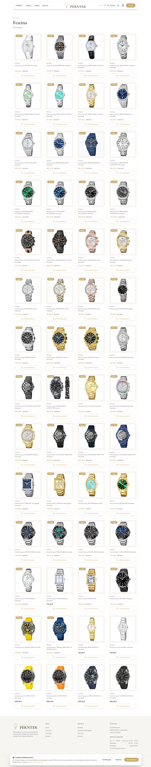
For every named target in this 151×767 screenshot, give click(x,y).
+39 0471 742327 (115, 732)
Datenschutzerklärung (35, 762)
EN (105, 5)
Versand (80, 727)
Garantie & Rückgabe (84, 730)
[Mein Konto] (118, 5)
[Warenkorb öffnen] (122, 5)
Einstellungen (106, 760)
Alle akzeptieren (131, 760)
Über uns (45, 5)
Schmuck (48, 730)
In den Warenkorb (29, 76)
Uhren (47, 727)
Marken (28, 5)
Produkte (19, 5)
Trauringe (48, 733)
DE (99, 5)
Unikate (36, 5)
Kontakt (130, 5)
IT (102, 5)
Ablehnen (118, 760)
